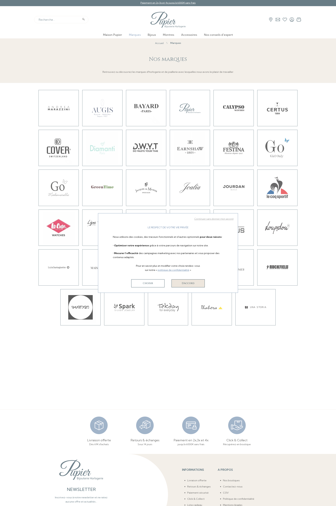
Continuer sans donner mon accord (213, 218)
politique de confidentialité (173, 270)
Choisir (148, 283)
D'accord (188, 283)
